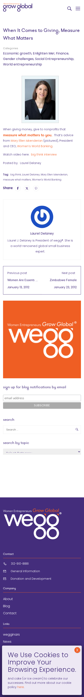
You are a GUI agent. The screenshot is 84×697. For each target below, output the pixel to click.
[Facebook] (18, 188)
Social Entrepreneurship (54, 59)
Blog (6, 606)
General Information (25, 571)
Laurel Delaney (31, 174)
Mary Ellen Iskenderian (27, 141)
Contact (10, 613)
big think (15, 174)
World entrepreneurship (22, 64)
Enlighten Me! (43, 53)
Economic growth (17, 53)
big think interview (44, 154)
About (8, 599)
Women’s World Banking (34, 146)
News (7, 641)
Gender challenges (18, 59)
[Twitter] (27, 188)
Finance (62, 53)
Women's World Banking (46, 179)
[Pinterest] (36, 188)
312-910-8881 (20, 564)
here (20, 687)
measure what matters (17, 179)
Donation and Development (31, 579)
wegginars (11, 634)
